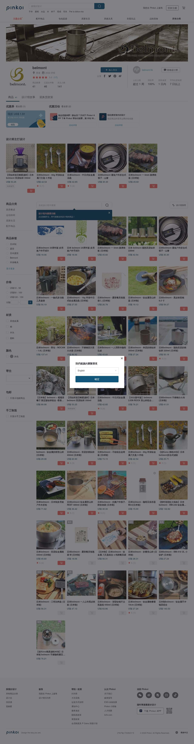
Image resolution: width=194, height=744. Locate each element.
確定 (97, 379)
